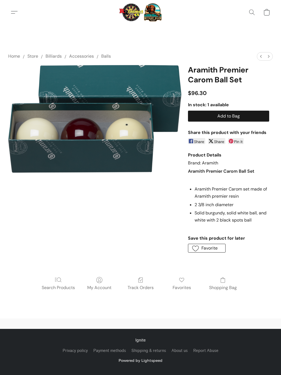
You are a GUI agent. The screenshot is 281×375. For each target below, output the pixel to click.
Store (32, 56)
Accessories (81, 56)
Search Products (58, 287)
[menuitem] (261, 56)
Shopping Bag (223, 287)
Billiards (54, 56)
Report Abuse (205, 350)
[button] (140, 12)
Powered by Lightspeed (140, 360)
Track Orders (141, 287)
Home (14, 56)
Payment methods (109, 350)
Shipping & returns (148, 350)
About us (180, 350)
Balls (106, 56)
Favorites (182, 287)
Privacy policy (75, 350)
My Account (99, 287)
